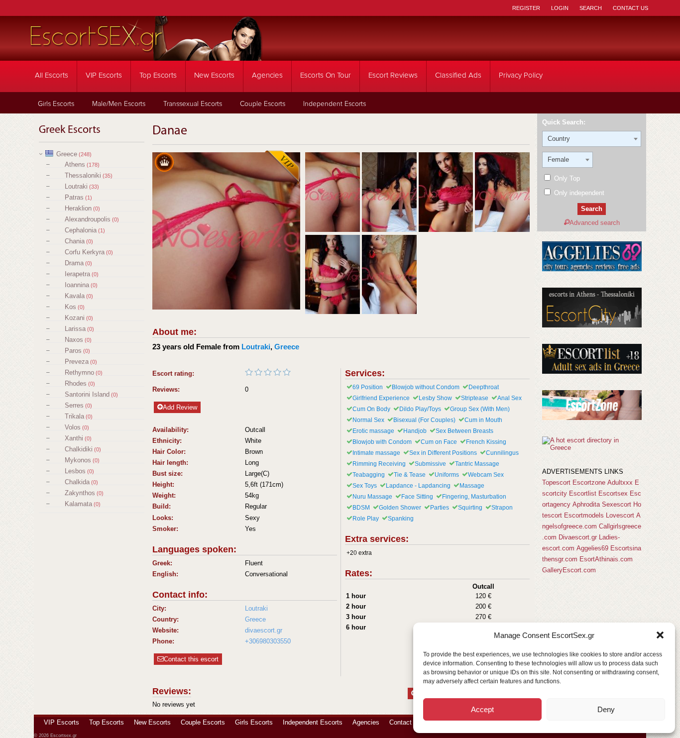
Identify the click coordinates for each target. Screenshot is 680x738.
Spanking (401, 518)
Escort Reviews (393, 75)
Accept (482, 709)
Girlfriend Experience (381, 398)
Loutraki (76, 186)
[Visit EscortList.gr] (592, 371)
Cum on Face (439, 441)
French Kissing (486, 441)
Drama (74, 263)
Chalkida (77, 482)
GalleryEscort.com (569, 570)
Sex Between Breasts (464, 430)
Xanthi (74, 438)
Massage (471, 485)
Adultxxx (620, 482)
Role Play (365, 518)
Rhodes (76, 383)
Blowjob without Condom (425, 387)
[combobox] (591, 139)
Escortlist (582, 493)
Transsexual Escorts (192, 104)
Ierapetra (77, 274)
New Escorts (214, 75)
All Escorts (51, 75)
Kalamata (78, 504)
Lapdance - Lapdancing (418, 485)
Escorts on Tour (325, 75)
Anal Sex (509, 398)
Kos (70, 307)
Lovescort (620, 515)
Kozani (75, 317)
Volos (73, 427)
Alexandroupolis (88, 219)
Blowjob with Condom (382, 441)
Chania (75, 241)
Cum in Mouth (483, 420)
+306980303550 (268, 641)
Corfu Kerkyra (85, 252)
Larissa (75, 328)
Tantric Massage (477, 463)
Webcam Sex (486, 474)
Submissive (430, 463)
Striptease (474, 398)
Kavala (75, 296)
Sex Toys (364, 485)
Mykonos (78, 460)
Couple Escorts (262, 104)
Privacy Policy (521, 75)
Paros (73, 350)
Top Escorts (158, 75)
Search (590, 8)
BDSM (361, 507)
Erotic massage (373, 430)
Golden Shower (400, 507)
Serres (74, 405)
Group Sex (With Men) (480, 409)
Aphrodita (586, 504)
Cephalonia (81, 230)
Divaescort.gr (578, 537)
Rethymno (79, 372)
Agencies (267, 75)
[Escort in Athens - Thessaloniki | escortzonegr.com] (592, 418)
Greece (66, 154)
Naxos (74, 339)
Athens (75, 164)
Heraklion (78, 208)
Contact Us (630, 8)
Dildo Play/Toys (420, 409)
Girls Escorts (56, 104)
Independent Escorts (334, 104)
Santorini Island (87, 394)
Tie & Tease (410, 474)
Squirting (470, 507)
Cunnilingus (502, 452)
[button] (660, 635)
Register (526, 8)
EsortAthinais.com (606, 559)
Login (559, 8)
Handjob (415, 430)
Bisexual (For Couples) (424, 420)
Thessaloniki (83, 175)
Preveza (77, 361)
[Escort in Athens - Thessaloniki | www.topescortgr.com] (591, 447)
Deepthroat (483, 387)
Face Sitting (417, 496)
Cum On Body (371, 409)
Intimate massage (376, 452)
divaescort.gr (263, 630)
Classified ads (458, 75)
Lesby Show (435, 398)
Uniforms (447, 474)
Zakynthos (80, 493)
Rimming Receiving (379, 463)
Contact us (405, 722)
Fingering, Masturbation (474, 496)
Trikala (74, 416)
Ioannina (77, 285)
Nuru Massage (372, 496)
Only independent (578, 193)
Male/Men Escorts (118, 104)
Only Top (566, 178)
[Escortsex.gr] (145, 54)
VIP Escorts (104, 75)
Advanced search (594, 222)
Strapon (502, 507)
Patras (74, 197)
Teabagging (368, 474)
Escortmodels (584, 515)
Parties (439, 507)
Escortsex (613, 493)
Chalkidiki (79, 449)
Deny (606, 709)
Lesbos (75, 471)
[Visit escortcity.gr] (592, 325)
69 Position (367, 387)
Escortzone (588, 482)
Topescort (556, 482)
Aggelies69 (592, 548)
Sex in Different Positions (443, 452)
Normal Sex (368, 420)
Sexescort (616, 504)
